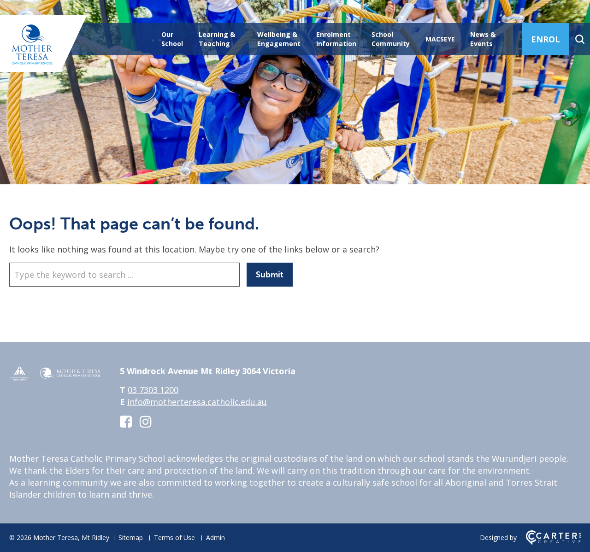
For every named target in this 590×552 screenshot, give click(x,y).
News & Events (483, 39)
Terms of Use (174, 537)
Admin (215, 537)
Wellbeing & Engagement (279, 39)
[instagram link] (146, 421)
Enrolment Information (336, 39)
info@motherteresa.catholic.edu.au (197, 401)
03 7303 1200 (153, 389)
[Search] (579, 39)
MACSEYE (440, 39)
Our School (172, 39)
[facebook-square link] (126, 421)
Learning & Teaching (217, 39)
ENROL (545, 39)
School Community (391, 39)
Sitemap (130, 537)
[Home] (55, 377)
